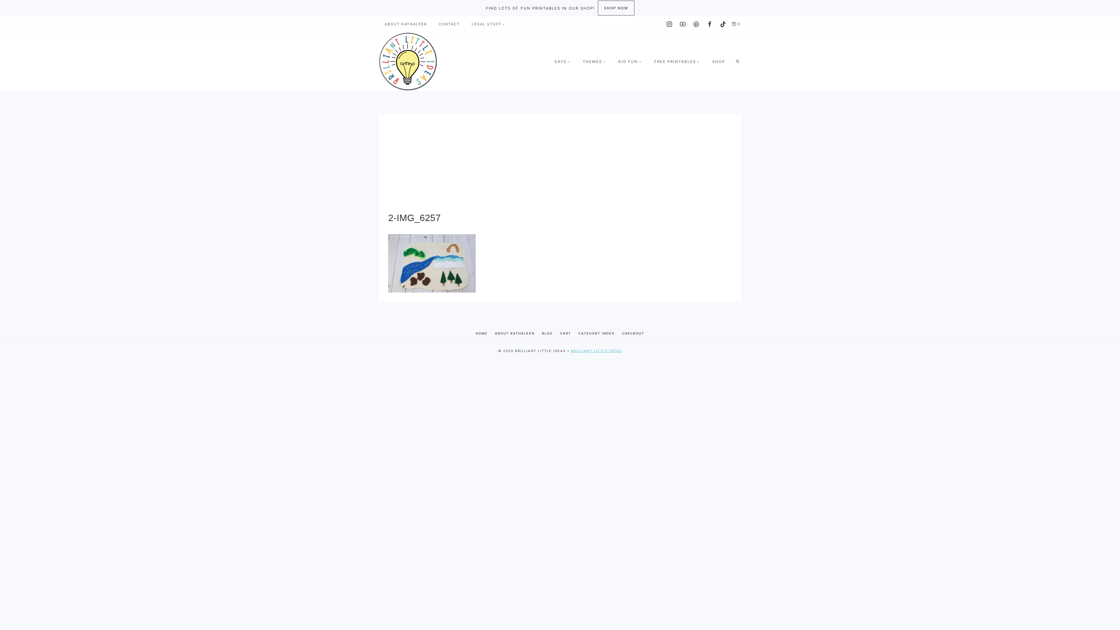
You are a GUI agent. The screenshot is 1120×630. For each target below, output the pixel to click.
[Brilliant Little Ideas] (408, 61)
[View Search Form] (737, 61)
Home (482, 333)
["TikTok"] (723, 24)
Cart (565, 333)
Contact (449, 24)
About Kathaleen (406, 24)
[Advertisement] (560, 167)
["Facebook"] (709, 24)
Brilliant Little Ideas (596, 351)
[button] (503, 24)
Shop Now (616, 8)
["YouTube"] (683, 24)
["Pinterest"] (696, 24)
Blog (547, 333)
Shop (718, 61)
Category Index (596, 333)
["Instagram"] (669, 24)
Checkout (633, 333)
